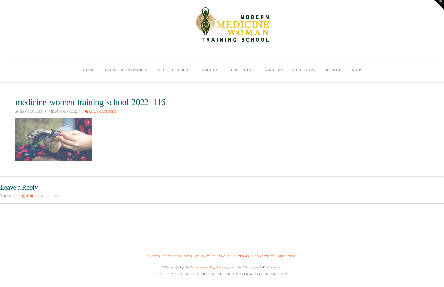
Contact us (205, 256)
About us (227, 256)
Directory (287, 256)
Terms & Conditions (256, 256)
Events (153, 256)
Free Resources (177, 256)
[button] (439, 5)
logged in (26, 196)
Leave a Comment (103, 111)
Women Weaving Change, (209, 267)
